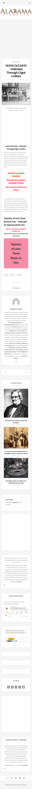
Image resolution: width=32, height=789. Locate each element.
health (6, 275)
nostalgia (19, 275)
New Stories (16, 62)
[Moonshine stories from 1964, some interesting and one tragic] (16, 468)
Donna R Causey (22, 79)
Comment (16, 282)
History (12, 275)
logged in (15, 502)
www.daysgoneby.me (10, 325)
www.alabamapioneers (15, 322)
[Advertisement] (16, 36)
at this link (19, 581)
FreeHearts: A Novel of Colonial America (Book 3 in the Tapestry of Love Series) (16, 350)
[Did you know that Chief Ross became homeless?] (16, 403)
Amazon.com (16, 327)
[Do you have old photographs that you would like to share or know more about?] (16, 438)
